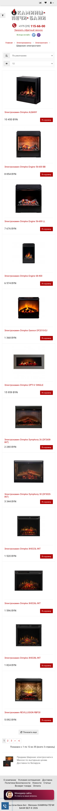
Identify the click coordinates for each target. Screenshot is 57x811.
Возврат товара (23, 786)
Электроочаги (41, 43)
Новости (37, 783)
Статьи (47, 783)
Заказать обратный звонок (28, 30)
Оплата (37, 786)
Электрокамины (24, 43)
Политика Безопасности (17, 783)
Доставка (47, 780)
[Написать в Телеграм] (34, 35)
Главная (9, 43)
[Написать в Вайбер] (38, 35)
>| (19, 740)
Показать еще (30, 732)
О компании (10, 780)
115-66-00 (32, 26)
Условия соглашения (29, 780)
